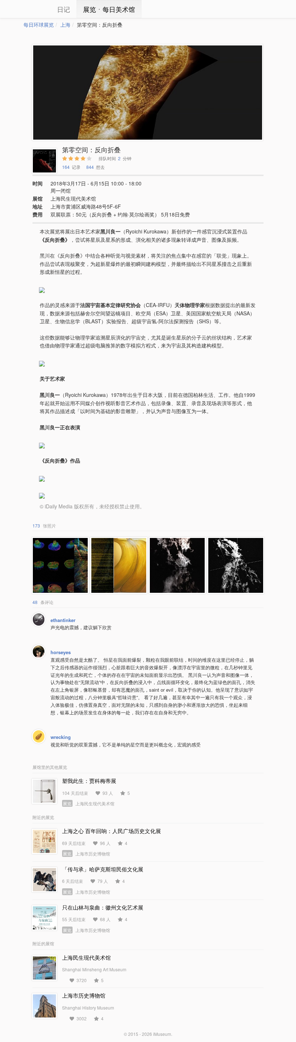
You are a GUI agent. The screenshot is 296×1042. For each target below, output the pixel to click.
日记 (63, 9)
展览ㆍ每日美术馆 (109, 9)
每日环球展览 (38, 24)
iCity (34, 9)
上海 (65, 24)
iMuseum (162, 1034)
